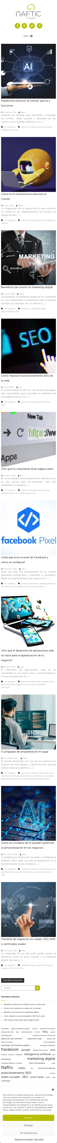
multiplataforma (30, 779)
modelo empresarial (47, 869)
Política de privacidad (24, 1139)
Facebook (10, 1049)
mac (53, 1054)
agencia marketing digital (31, 490)
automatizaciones (44, 127)
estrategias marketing (47, 1045)
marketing (6, 1059)
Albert (23, 112)
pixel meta (29, 586)
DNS (43, 965)
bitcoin (37, 1032)
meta (53, 1063)
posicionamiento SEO (10, 311)
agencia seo (26, 402)
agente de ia (26, 220)
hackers (4, 1054)
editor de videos (7, 1042)
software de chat (30, 872)
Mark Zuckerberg (37, 1063)
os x (32, 1068)
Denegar (28, 1125)
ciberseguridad (6, 1035)
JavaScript (49, 776)
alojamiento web (28, 965)
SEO (3, 405)
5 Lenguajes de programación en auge (24, 752)
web (53, 1077)
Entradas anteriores (12, 980)
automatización (39, 220)
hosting (46, 490)
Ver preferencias (28, 1133)
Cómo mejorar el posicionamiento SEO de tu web (24, 1016)
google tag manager (29, 583)
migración (5, 968)
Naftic (7, 1068)
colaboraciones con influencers (44, 1035)
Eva (19, 387)
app (17, 1032)
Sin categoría (9, 127)
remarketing (39, 586)
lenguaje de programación (12, 779)
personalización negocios (11, 872)
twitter (47, 1077)
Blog (45, 1032)
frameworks (39, 776)
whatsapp (5, 1081)
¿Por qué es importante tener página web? (27, 469)
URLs (21, 968)
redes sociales (10, 1077)
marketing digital (39, 308)
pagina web (31, 493)
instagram (18, 1054)
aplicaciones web (46, 773)
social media (36, 1077)
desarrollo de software (10, 776)
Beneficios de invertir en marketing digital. (27, 287)
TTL (16, 968)
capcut (52, 1032)
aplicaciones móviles (29, 773)
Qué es (52, 1073)
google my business (40, 1050)
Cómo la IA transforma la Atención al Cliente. (22, 1008)
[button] (52, 1089)
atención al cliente (28, 127)
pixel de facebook (16, 586)
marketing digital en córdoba (13, 493)
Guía (52, 1050)
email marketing (49, 1042)
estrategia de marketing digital (15, 1045)
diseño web (51, 1039)
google (25, 1050)
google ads (26, 308)
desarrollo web (27, 776)
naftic (23, 569)
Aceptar (28, 1118)
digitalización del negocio (26, 684)
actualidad (5, 1028)
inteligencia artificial (9, 130)
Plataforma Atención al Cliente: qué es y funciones (24, 1004)
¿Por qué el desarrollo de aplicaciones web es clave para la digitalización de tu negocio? (27, 655)
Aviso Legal (39, 1139)
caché (38, 965)
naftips (22, 1068)
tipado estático (44, 779)
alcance (35, 1028)
